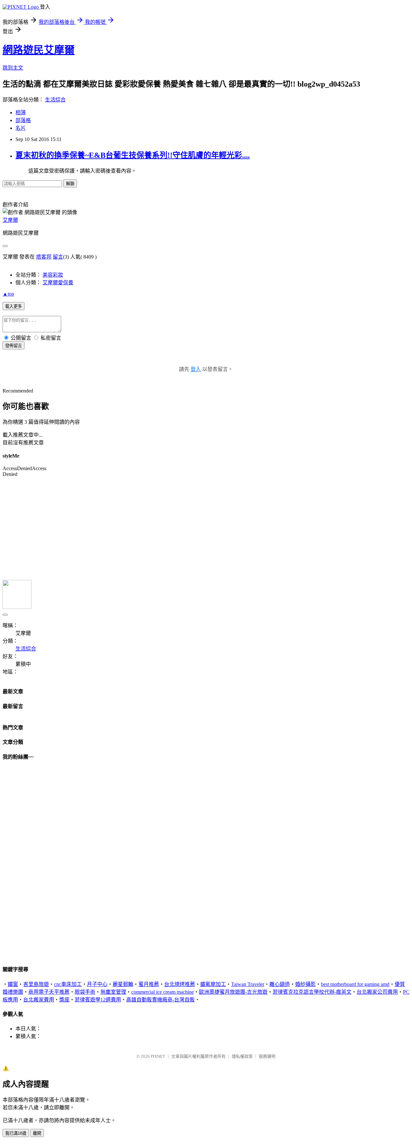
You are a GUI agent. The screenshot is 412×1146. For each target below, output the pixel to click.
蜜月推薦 (148, 984)
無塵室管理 (113, 992)
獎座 (64, 999)
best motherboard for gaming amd (355, 984)
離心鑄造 (279, 984)
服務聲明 (267, 1056)
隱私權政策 (242, 1056)
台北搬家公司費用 (377, 992)
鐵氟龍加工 (213, 984)
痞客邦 (44, 257)
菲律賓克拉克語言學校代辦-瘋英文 (312, 992)
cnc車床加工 (68, 984)
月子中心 (97, 984)
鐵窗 (13, 984)
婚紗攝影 (305, 984)
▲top (8, 294)
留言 (58, 257)
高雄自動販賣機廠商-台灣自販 (160, 999)
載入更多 (13, 306)
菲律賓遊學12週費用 (98, 999)
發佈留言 (13, 345)
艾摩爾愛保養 (57, 282)
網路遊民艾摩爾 (39, 50)
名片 (20, 128)
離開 (37, 1133)
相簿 (20, 112)
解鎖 (70, 183)
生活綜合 (55, 99)
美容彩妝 (52, 275)
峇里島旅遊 (36, 984)
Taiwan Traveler (247, 984)
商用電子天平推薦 (49, 992)
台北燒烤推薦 (179, 984)
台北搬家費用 (38, 999)
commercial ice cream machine (162, 992)
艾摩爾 (10, 220)
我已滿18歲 (15, 1133)
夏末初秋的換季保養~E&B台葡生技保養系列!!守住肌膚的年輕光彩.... (132, 155)
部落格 (23, 120)
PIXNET (158, 1056)
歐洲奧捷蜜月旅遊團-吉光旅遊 (233, 992)
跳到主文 (13, 68)
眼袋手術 (85, 992)
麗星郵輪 (123, 984)
